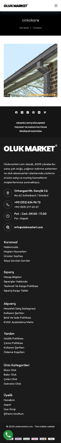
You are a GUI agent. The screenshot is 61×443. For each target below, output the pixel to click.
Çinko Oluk (10, 379)
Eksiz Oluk (10, 370)
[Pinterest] (33, 112)
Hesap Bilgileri (13, 277)
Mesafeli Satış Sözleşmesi (30, 123)
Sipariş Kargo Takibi (16, 290)
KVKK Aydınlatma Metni (19, 322)
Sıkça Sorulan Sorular (17, 260)
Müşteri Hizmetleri (15, 251)
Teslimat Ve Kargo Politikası (30, 127)
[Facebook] (16, 112)
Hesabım (9, 400)
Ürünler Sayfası (13, 256)
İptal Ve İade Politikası (17, 317)
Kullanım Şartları (14, 313)
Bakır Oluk (10, 374)
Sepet (7, 404)
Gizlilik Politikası (13, 338)
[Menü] (55, 5)
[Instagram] (28, 112)
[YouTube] (39, 112)
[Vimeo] (45, 112)
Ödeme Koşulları (14, 352)
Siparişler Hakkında (30, 131)
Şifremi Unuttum (14, 413)
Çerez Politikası (13, 343)
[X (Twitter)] (22, 112)
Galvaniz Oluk (12, 383)
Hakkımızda (11, 247)
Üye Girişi (10, 409)
